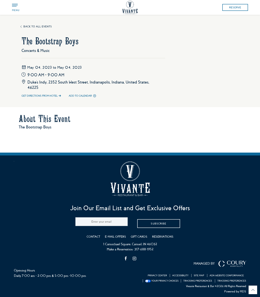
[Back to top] (253, 290)
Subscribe (158, 223)
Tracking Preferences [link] (197, 280)
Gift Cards (139, 237)
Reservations (162, 237)
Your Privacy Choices (165, 280)
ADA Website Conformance (227, 275)
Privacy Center (157, 275)
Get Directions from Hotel (40, 95)
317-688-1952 (143, 249)
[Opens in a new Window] (126, 259)
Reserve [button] (235, 7)
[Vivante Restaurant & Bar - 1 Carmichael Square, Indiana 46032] (130, 7)
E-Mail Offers (115, 237)
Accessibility (180, 275)
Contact (93, 237)
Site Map (199, 275)
